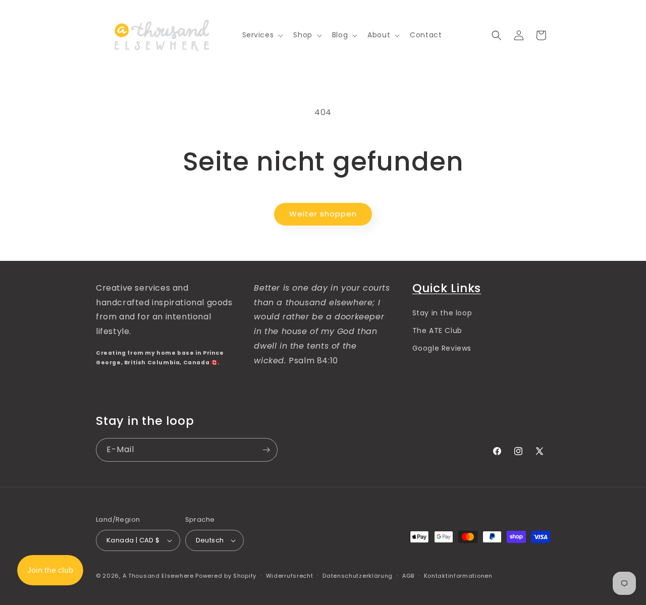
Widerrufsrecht (289, 576)
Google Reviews (441, 348)
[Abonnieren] (266, 450)
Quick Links (446, 288)
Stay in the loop (442, 313)
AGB (408, 576)
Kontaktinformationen (458, 576)
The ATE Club (437, 330)
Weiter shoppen (323, 213)
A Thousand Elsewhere (158, 576)
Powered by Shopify (225, 576)
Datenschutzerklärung (357, 576)
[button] (262, 34)
